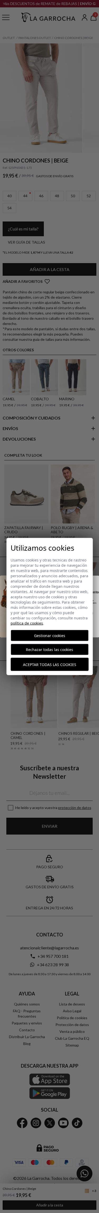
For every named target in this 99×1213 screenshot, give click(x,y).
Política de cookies (27, 623)
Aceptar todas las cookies (49, 664)
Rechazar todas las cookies (49, 649)
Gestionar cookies (49, 635)
